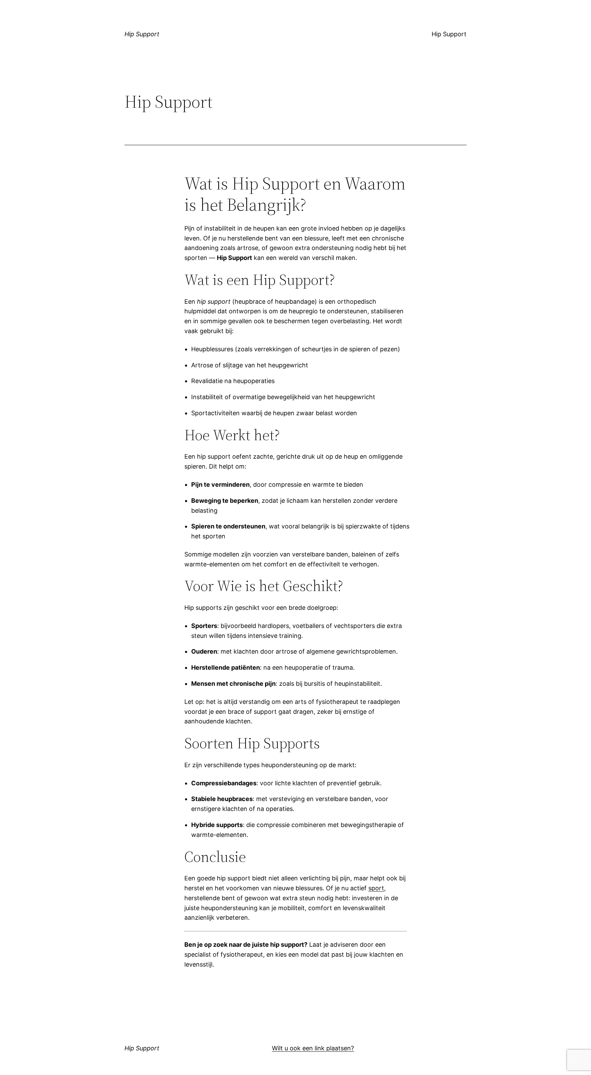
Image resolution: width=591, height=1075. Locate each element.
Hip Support (141, 34)
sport (376, 888)
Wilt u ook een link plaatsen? (313, 1048)
